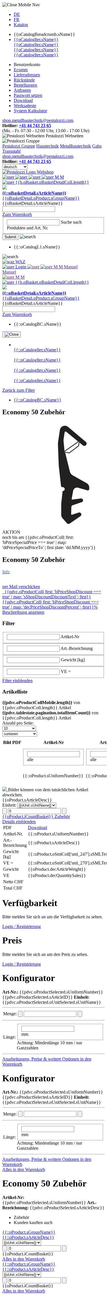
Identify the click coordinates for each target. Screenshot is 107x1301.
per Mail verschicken (21, 586)
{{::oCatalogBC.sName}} (37, 399)
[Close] (11, 334)
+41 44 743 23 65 (35, 125)
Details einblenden (19, 821)
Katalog (21, 24)
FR (16, 19)
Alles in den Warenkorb (23, 1169)
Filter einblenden (17, 680)
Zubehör (62, 816)
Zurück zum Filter (18, 390)
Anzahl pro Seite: (18, 723)
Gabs (97, 146)
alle (30, 759)
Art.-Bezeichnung (76, 648)
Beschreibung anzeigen (23, 612)
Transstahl (11, 151)
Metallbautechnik (75, 146)
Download (37, 827)
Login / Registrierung (21, 926)
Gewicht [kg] (73, 659)
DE (17, 14)
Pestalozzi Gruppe (18, 146)
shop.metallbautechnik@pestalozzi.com (37, 120)
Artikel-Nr (69, 636)
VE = (66, 671)
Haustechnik (47, 146)
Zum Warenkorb (17, 214)
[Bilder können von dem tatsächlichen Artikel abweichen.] (5, 789)
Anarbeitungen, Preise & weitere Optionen (41, 1059)
